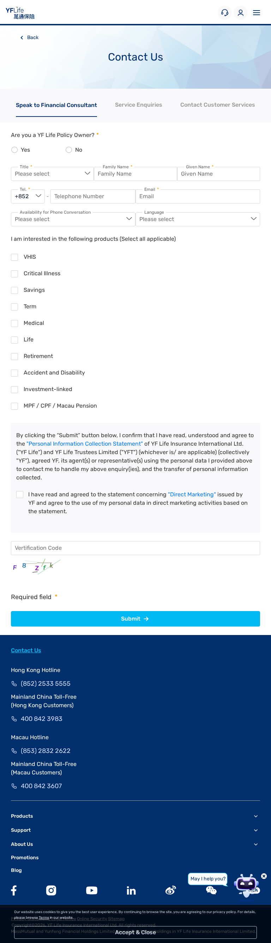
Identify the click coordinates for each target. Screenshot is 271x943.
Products (22, 816)
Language (154, 212)
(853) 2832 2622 (46, 751)
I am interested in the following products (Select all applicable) (93, 238)
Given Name (199, 167)
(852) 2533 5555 (46, 683)
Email (151, 189)
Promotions (24, 858)
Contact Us (26, 650)
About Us (22, 844)
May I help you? (208, 879)
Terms (44, 918)
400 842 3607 (41, 786)
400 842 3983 (41, 719)
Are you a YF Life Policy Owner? (55, 135)
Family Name (117, 167)
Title (26, 167)
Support (21, 830)
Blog (16, 870)
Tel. (25, 189)
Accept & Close (135, 932)
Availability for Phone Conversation (55, 212)
